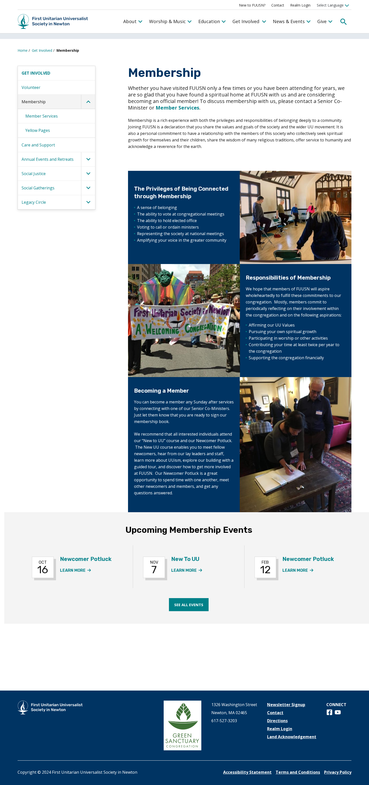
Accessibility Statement (247, 772)
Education (209, 21)
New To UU (185, 559)
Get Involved (245, 21)
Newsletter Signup (286, 704)
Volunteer (31, 87)
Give (322, 21)
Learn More (75, 570)
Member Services (41, 116)
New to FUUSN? (252, 5)
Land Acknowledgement (291, 737)
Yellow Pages (37, 130)
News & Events (289, 21)
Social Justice (34, 173)
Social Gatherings (38, 188)
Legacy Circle (34, 202)
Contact (277, 5)
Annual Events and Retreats (48, 159)
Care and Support (38, 145)
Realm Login (300, 5)
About (130, 21)
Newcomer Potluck (85, 559)
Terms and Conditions (298, 772)
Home (23, 50)
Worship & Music (167, 21)
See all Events (188, 604)
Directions (277, 720)
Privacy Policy (337, 772)
